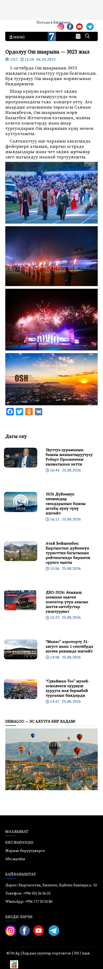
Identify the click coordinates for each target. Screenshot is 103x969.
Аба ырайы (12, 24)
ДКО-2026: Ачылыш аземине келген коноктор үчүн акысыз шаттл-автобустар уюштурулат (67, 602)
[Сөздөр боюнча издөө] (87, 36)
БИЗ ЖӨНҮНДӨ (19, 842)
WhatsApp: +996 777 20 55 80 (28, 901)
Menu (18, 37)
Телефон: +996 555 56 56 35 (27, 893)
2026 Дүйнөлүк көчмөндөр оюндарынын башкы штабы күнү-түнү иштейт (66, 504)
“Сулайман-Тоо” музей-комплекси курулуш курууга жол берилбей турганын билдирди (67, 688)
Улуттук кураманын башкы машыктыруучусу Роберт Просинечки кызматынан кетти (69, 457)
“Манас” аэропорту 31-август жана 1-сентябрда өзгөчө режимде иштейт (69, 646)
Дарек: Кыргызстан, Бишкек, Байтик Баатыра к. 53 (51, 885)
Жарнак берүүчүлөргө (25, 850)
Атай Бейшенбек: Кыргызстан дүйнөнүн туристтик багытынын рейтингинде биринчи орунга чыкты (68, 553)
